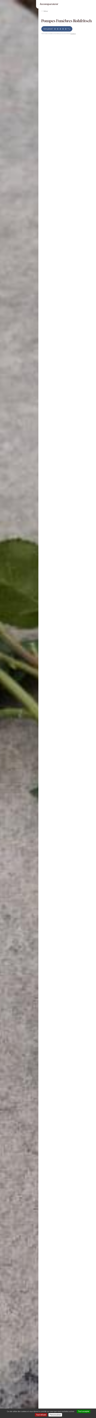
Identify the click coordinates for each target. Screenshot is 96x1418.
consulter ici (73, 33)
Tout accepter (83, 1411)
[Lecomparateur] (49, 4)
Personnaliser (55, 1415)
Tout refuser (41, 1415)
